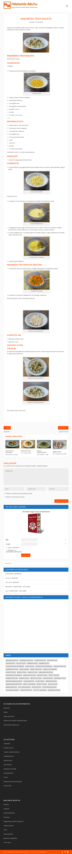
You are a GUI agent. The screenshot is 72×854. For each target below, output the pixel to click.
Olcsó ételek (39, 681)
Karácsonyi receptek (46, 672)
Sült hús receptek (24, 687)
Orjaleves (6, 809)
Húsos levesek (24, 669)
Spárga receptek (11, 687)
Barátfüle (15, 578)
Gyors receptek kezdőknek (15, 666)
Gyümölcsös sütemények (43, 666)
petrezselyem (19, 115)
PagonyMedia (42, 852)
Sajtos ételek (52, 684)
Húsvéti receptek (36, 669)
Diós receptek (10, 663)
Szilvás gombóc (8, 834)
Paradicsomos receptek (14, 684)
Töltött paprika (8, 825)
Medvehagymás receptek (14, 681)
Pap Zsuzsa (8, 586)
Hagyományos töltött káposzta (13, 821)
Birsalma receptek (12, 660)
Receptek (31, 22)
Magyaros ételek (60, 678)
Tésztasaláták (39, 22)
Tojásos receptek (26, 690)
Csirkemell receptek (26, 660)
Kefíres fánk (7, 786)
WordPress (11, 852)
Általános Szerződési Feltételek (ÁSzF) (15, 720)
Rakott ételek (42, 684)
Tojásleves (7, 743)
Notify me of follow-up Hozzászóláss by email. (19, 493)
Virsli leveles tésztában (9, 451)
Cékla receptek (52, 660)
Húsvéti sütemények (50, 669)
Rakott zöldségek (29, 684)
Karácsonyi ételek (29, 675)
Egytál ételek (21, 663)
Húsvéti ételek (11, 672)
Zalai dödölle (8, 765)
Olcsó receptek (29, 681)
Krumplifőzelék (8, 773)
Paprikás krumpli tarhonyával (13, 781)
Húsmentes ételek (12, 669)
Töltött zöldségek (39, 690)
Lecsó (5, 830)
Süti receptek (36, 687)
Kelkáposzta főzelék (10, 769)
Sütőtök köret (8, 760)
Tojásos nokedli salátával (11, 752)
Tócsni (6, 777)
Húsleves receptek (60, 666)
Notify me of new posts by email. (15, 497)
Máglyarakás (57, 452)
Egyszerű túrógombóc (10, 838)
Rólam (6, 712)
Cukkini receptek (40, 660)
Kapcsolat (7, 708)
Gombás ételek (44, 663)
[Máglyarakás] (60, 444)
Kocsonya (6, 817)
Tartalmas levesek (12, 690)
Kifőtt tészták (54, 675)
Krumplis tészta (8, 748)
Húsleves (6, 804)
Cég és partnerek (9, 716)
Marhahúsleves (26, 451)
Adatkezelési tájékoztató (11, 725)
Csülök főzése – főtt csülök (21, 586)
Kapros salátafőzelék (41, 451)
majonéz (17, 109)
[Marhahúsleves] (28, 444)
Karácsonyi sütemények (14, 675)
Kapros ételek (22, 672)
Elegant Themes (24, 852)
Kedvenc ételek (42, 675)
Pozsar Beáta (9, 574)
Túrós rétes (7, 842)
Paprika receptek (51, 681)
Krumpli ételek (24, 678)
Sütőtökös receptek (49, 687)
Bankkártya (18, 574)
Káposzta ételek (35, 678)
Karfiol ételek (32, 672)
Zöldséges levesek (54, 690)
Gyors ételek (29, 666)
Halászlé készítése (9, 813)
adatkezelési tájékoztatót (14, 552)
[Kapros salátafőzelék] (44, 444)
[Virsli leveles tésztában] (12, 444)
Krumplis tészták (12, 678)
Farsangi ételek (32, 663)
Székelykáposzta (9, 756)
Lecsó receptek (48, 678)
